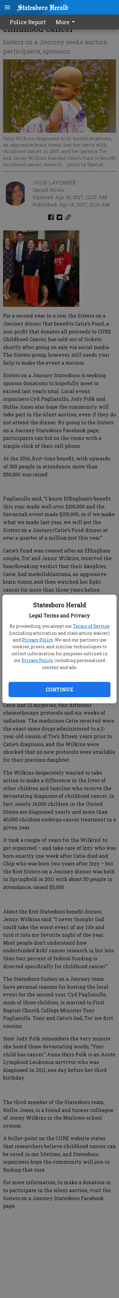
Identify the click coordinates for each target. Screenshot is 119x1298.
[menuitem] (67, 22)
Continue (59, 689)
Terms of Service (91, 626)
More (63, 22)
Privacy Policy (37, 640)
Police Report (28, 22)
